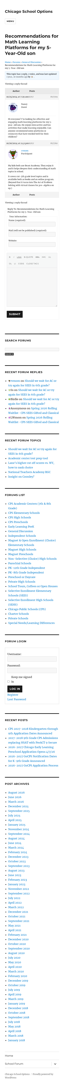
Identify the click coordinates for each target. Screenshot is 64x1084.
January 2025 (16, 824)
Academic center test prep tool (28, 458)
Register (12, 694)
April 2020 (15, 966)
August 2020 (16, 953)
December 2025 (18, 806)
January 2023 (16, 884)
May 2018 (14, 1026)
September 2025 (19, 811)
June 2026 (14, 797)
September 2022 (19, 893)
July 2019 (14, 989)
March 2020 (16, 971)
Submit (15, 314)
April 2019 (14, 994)
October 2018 (16, 1012)
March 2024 (16, 847)
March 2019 (15, 999)
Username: (14, 654)
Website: (13, 240)
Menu (10, 21)
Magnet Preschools (20, 554)
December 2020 (18, 939)
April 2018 (14, 1031)
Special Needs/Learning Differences (31, 623)
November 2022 (18, 888)
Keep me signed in (21, 679)
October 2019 (16, 985)
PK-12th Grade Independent (26, 568)
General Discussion (31, 62)
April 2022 (15, 902)
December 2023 (18, 856)
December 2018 (18, 1008)
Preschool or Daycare (21, 577)
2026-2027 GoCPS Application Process (33, 765)
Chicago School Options (29, 11)
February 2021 (17, 934)
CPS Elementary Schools (24, 512)
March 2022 (16, 907)
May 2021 (14, 925)
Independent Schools (22, 535)
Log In (15, 688)
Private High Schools (21, 581)
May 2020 (14, 962)
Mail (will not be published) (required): (28, 230)
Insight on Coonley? (21, 476)
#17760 (54, 143)
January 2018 (16, 1040)
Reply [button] (30, 97)
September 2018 (18, 1017)
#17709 (54, 97)
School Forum (14, 1063)
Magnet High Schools (22, 549)
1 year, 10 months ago (17, 77)
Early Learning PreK (21, 526)
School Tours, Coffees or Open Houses (33, 586)
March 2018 (15, 1035)
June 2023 (14, 875)
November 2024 (18, 829)
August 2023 (16, 870)
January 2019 (16, 1003)
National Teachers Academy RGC (29, 472)
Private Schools (18, 618)
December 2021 (18, 911)
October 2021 (16, 916)
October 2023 (17, 861)
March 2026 (16, 801)
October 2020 (17, 944)
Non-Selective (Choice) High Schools (32, 558)
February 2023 (17, 879)
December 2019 (18, 980)
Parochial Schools (19, 563)
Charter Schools (18, 613)
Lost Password (16, 699)
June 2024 (14, 843)
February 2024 (17, 852)
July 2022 (14, 898)
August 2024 (16, 838)
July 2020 (14, 957)
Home (8, 62)
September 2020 (19, 948)
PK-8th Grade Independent (26, 572)
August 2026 (16, 792)
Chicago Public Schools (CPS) (27, 609)
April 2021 (14, 930)
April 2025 (15, 820)
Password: (14, 665)
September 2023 (19, 866)
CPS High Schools (19, 517)
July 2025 (14, 815)
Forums (16, 62)
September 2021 (18, 921)
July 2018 (14, 1022)
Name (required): (17, 220)
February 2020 (17, 976)
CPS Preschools (18, 522)
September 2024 (19, 833)
